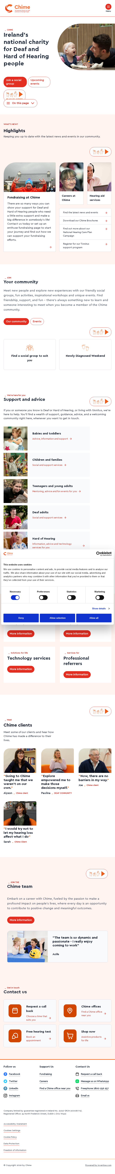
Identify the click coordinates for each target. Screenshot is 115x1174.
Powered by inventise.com (98, 1165)
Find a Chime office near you (91, 1014)
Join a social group (13, 82)
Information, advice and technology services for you (52, 546)
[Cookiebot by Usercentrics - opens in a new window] (98, 554)
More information (21, 633)
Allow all (93, 618)
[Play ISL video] (14, 96)
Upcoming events (37, 82)
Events (37, 321)
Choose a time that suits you (36, 1018)
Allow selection (58, 618)
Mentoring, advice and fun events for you (54, 491)
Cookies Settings (12, 1130)
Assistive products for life (91, 1039)
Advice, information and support (50, 439)
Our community (16, 321)
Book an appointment (33, 1039)
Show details (99, 608)
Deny (21, 618)
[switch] (43, 597)
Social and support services (47, 465)
